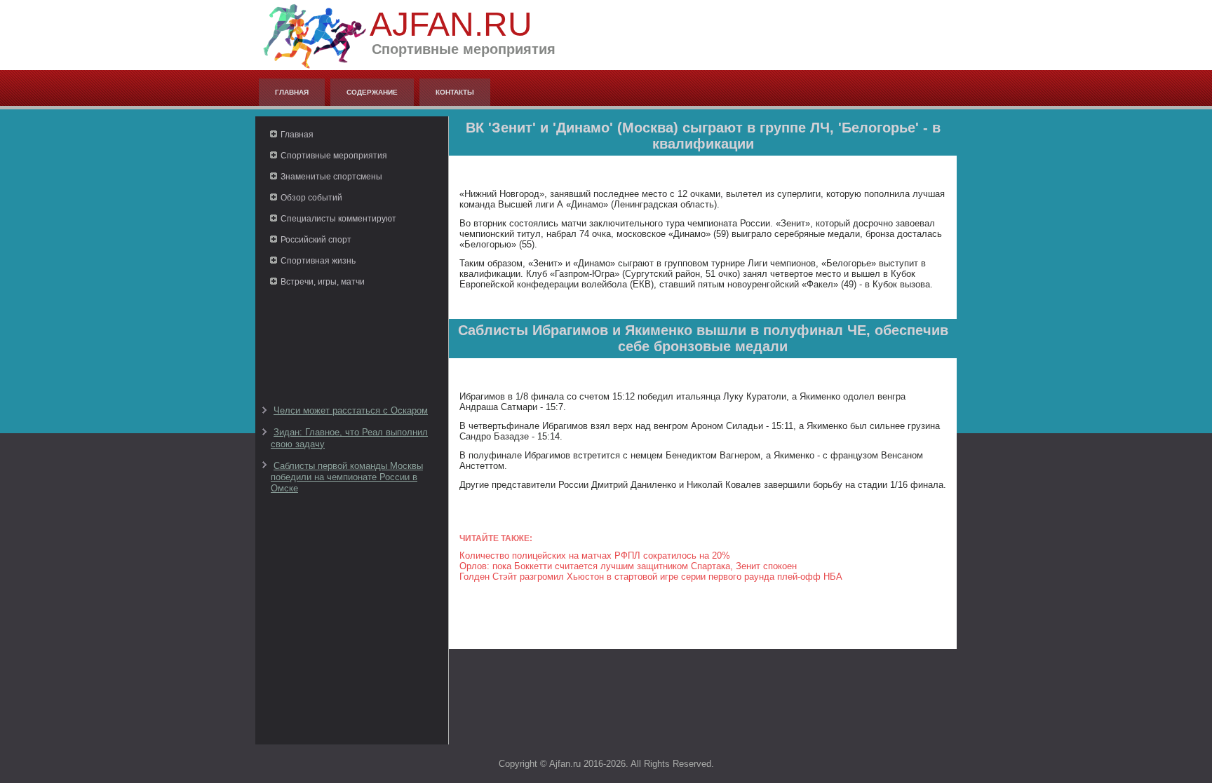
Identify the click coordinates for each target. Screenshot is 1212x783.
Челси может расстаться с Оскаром (351, 410)
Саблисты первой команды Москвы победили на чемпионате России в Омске (347, 477)
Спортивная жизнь (318, 261)
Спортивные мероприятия (334, 156)
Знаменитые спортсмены (331, 177)
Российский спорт (316, 240)
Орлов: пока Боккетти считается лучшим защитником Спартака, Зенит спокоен (628, 566)
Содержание (372, 92)
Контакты (455, 92)
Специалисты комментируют (338, 219)
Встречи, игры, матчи (323, 282)
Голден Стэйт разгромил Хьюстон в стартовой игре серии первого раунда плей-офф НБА (650, 576)
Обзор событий (311, 198)
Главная (292, 92)
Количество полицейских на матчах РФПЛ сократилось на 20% (594, 555)
